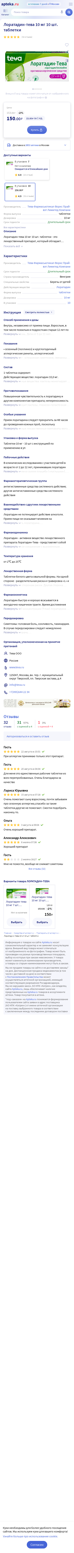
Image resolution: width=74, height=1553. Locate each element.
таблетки (64, 292)
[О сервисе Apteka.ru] (71, 4)
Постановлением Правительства (25, 976)
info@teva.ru (17, 684)
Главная (7, 933)
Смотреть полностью (37, 312)
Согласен (37, 1545)
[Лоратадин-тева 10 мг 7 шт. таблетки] (27, 169)
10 (69, 302)
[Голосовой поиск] (62, 12)
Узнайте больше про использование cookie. (30, 1536)
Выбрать (16, 922)
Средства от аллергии (24, 933)
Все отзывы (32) (37, 868)
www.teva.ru (16, 667)
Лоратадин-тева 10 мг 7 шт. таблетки (16, 903)
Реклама (65, 701)
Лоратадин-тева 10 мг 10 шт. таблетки (42, 898)
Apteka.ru (47, 942)
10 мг (67, 297)
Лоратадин (63, 287)
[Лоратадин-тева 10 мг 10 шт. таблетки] (20, 192)
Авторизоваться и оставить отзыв (28, 736)
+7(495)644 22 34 (19, 692)
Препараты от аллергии (47, 933)
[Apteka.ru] (9, 4)
